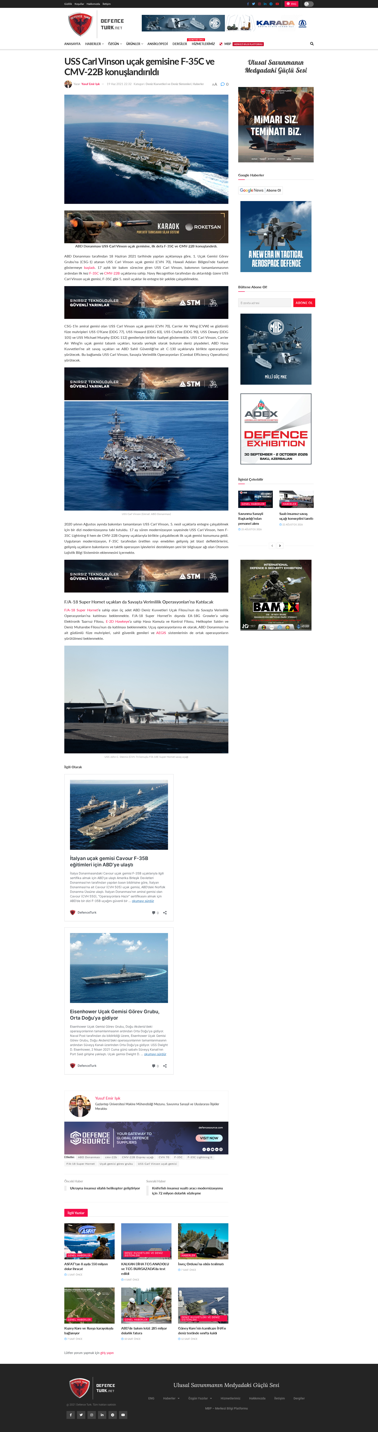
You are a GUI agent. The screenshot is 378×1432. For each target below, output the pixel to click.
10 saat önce (132, 1338)
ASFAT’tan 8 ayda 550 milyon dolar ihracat (86, 1266)
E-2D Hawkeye (117, 621)
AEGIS (161, 632)
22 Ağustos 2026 (292, 524)
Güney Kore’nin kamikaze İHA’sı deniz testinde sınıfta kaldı (202, 1330)
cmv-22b (111, 1157)
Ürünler (133, 44)
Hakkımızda (93, 4)
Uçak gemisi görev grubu (116, 1164)
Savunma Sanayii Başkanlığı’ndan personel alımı (250, 518)
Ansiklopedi (157, 44)
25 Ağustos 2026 (251, 529)
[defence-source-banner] (146, 1137)
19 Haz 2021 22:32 (119, 84)
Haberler (93, 44)
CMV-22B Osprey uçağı (138, 1157)
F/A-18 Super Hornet (81, 609)
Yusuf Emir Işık (90, 84)
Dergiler (180, 43)
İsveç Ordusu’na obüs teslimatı (201, 1263)
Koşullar (79, 4)
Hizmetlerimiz (203, 44)
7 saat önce (188, 1269)
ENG (293, 3)
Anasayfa (72, 44)
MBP (243, 44)
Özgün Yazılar (198, 1398)
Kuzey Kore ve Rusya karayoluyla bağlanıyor (88, 1330)
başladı (89, 267)
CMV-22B (112, 273)
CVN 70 (164, 1157)
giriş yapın (107, 1352)
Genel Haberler (79, 1255)
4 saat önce (131, 1279)
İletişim (107, 4)
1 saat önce (74, 1274)
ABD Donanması (89, 1157)
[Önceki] (272, 546)
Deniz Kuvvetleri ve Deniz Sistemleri (168, 84)
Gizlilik (68, 4)
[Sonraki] (280, 546)
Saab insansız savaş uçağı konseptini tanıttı (296, 516)
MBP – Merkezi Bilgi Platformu (226, 1408)
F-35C (94, 273)
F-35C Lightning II (200, 1157)
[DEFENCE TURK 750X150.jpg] (146, 301)
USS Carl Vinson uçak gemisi (157, 1164)
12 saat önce (188, 1338)
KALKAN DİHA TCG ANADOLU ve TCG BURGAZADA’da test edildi (145, 1268)
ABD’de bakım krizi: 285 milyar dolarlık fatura (144, 1330)
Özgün (113, 44)
